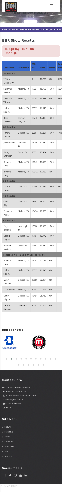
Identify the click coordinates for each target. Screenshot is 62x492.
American (8, 456)
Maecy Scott (9, 289)
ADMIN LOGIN (10, 486)
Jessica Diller (9, 142)
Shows (7, 426)
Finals (7, 436)
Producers (9, 446)
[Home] (11, 6)
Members (8, 441)
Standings (9, 431)
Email (8, 407)
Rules (7, 451)
